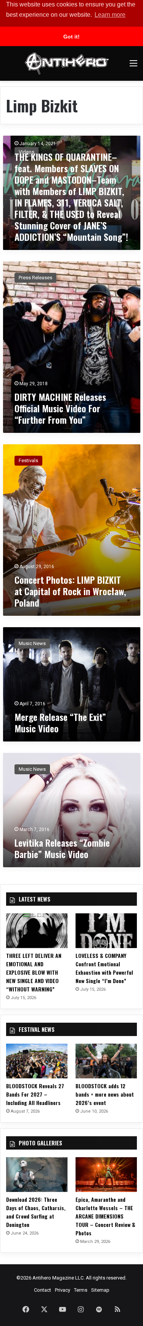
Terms (80, 1290)
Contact (42, 1290)
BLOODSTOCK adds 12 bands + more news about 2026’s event (105, 1094)
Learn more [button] (110, 14)
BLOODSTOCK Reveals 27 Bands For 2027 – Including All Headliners (35, 1094)
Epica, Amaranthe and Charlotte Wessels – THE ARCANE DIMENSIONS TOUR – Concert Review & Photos (105, 1216)
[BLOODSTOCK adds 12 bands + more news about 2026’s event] (106, 1061)
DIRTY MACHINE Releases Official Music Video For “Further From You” (60, 408)
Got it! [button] (71, 37)
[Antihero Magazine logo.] (67, 63)
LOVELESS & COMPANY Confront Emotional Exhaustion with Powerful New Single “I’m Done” (104, 968)
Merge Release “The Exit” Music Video (60, 722)
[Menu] (133, 66)
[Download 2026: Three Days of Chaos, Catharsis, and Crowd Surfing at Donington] (36, 1174)
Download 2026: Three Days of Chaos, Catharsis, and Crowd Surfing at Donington (36, 1211)
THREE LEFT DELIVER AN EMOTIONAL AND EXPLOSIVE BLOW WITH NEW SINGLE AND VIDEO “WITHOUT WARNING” (33, 972)
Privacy (62, 1290)
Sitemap (100, 1290)
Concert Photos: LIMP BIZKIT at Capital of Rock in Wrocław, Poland (70, 591)
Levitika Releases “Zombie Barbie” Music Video (62, 848)
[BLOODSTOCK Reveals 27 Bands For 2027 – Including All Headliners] (36, 1061)
